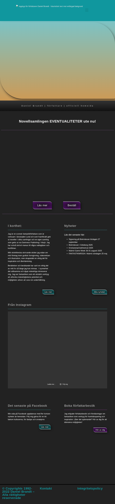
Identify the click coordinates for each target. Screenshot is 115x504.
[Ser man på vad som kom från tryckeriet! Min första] (57, 323)
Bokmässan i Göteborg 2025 (81, 245)
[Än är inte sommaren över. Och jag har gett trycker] (23, 323)
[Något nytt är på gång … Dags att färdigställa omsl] (57, 346)
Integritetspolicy (90, 488)
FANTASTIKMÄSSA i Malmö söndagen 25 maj (88, 254)
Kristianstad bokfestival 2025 (81, 248)
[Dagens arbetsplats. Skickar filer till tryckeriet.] (23, 370)
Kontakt (46, 488)
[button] (86, 10)
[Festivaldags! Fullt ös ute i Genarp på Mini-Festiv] (91, 370)
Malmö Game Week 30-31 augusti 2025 (85, 251)
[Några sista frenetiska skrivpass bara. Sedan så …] (23, 346)
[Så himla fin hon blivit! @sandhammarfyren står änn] (91, 346)
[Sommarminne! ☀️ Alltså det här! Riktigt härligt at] (91, 323)
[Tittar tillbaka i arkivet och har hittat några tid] (57, 370)
